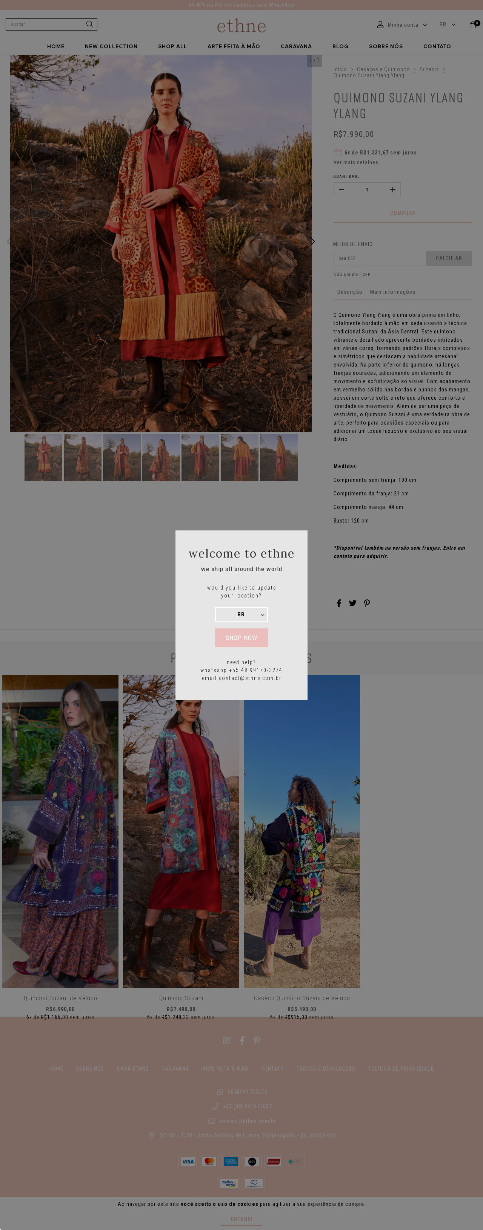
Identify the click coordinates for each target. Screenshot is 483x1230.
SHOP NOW (241, 638)
